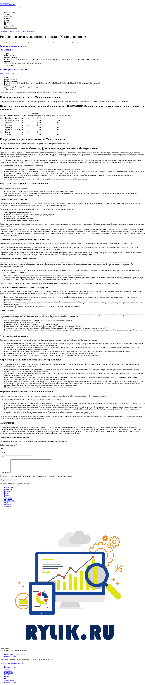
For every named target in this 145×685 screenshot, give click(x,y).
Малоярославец (9, 501)
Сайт (2, 456)
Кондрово (7, 497)
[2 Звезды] (16, 63)
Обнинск (7, 506)
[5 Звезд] (39, 63)
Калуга (6, 493)
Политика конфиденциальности (11, 663)
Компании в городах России (14, 654)
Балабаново (8, 487)
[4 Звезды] (32, 63)
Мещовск (7, 504)
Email (2, 453)
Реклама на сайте (10, 656)
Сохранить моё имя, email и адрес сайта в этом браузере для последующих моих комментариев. (37, 476)
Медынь (7, 502)
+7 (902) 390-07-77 (6, 50)
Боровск (7, 491)
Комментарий (5, 472)
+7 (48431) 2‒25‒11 (7, 74)
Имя (2, 449)
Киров (6, 495)
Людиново (8, 499)
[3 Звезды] (24, 63)
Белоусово (8, 489)
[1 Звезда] (8, 63)
